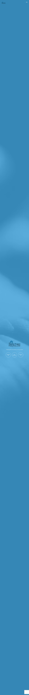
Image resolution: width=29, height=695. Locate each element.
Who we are (8, 355)
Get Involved (14, 355)
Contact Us (20, 355)
